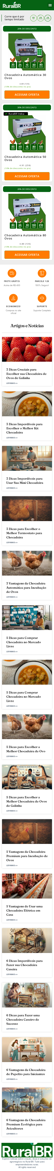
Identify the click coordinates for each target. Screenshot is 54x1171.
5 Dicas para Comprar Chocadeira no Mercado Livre (23, 642)
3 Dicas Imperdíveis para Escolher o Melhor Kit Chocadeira (24, 428)
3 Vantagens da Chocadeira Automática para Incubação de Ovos (26, 587)
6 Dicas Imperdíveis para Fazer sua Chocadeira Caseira (24, 965)
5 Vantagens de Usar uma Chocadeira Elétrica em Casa (24, 910)
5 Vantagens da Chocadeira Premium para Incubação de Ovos (27, 856)
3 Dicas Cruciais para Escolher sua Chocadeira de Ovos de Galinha (26, 374)
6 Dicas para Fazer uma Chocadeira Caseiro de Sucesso (23, 1019)
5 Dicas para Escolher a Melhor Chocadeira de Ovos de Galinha (26, 801)
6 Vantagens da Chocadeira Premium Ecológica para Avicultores (26, 1124)
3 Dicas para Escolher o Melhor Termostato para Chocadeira (24, 533)
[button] (50, 5)
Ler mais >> (12, 383)
